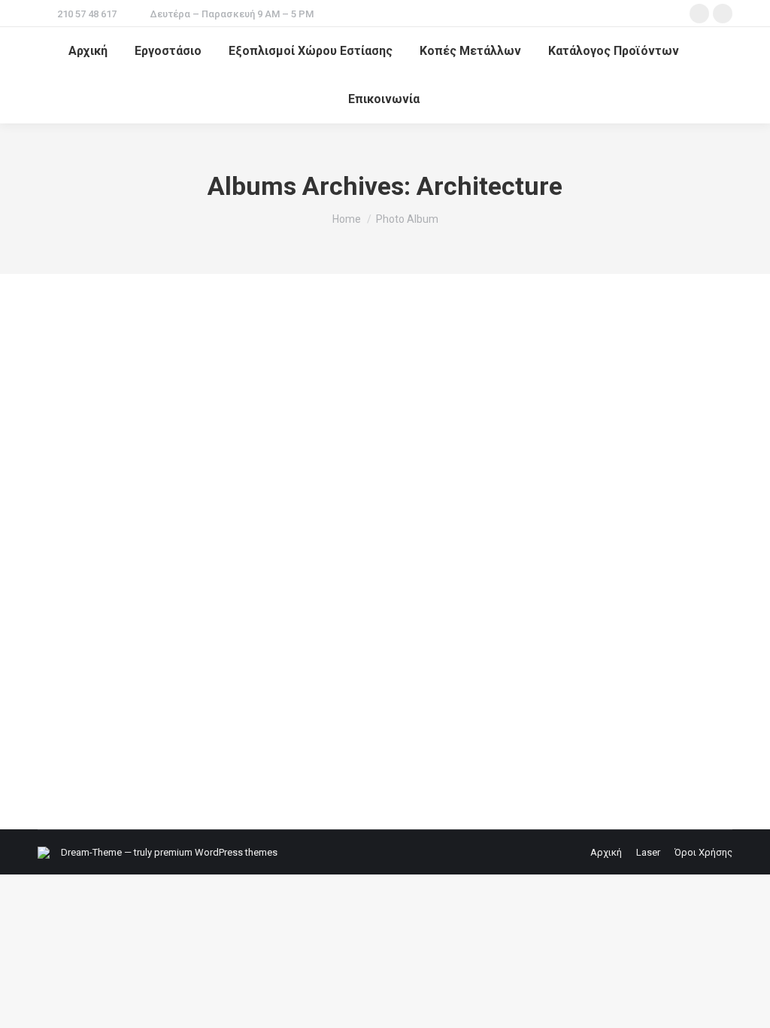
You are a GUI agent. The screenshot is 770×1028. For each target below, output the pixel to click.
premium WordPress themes (215, 852)
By (140, 752)
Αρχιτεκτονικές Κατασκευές (157, 695)
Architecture (82, 752)
